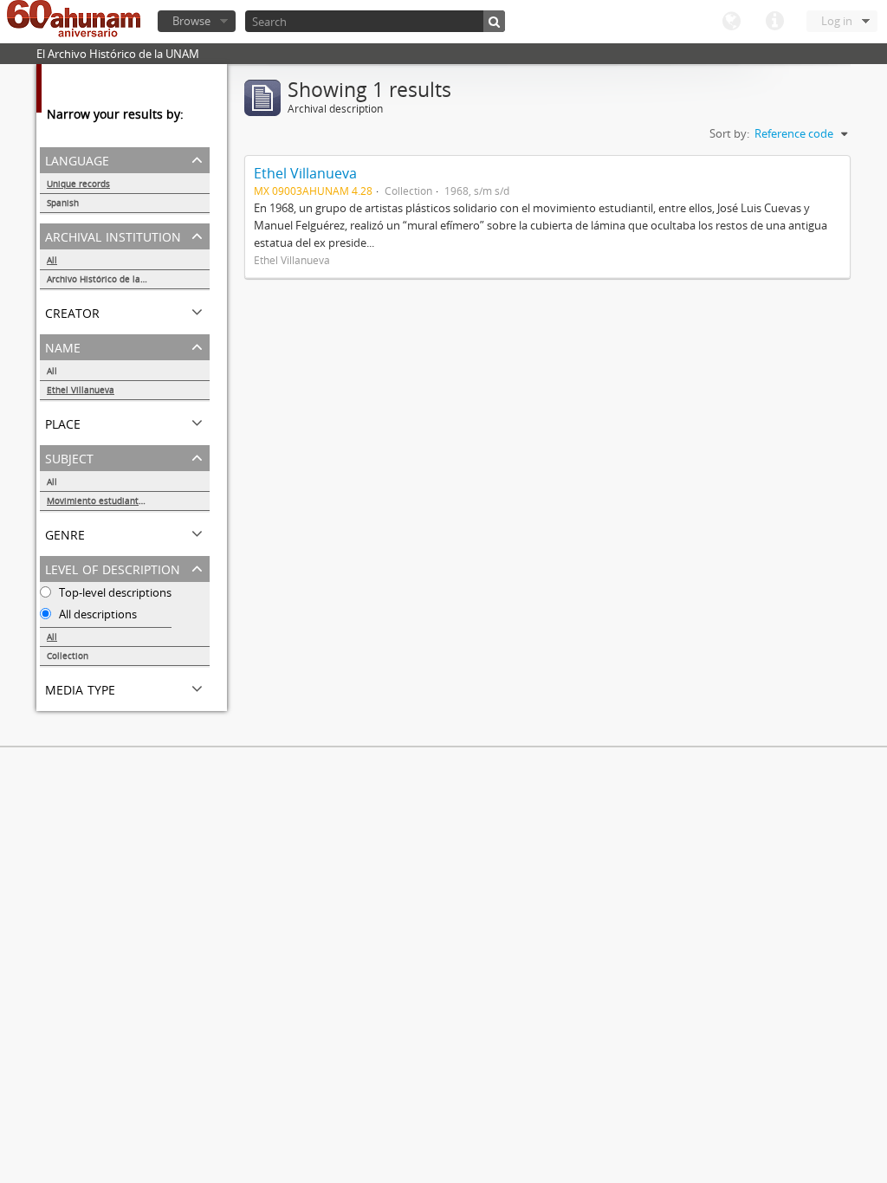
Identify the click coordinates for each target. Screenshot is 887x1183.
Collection (67, 656)
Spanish (63, 203)
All (52, 260)
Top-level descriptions (114, 592)
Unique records (78, 184)
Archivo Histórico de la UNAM (108, 279)
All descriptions (96, 614)
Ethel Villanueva (80, 390)
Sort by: (729, 133)
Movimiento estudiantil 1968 (107, 501)
